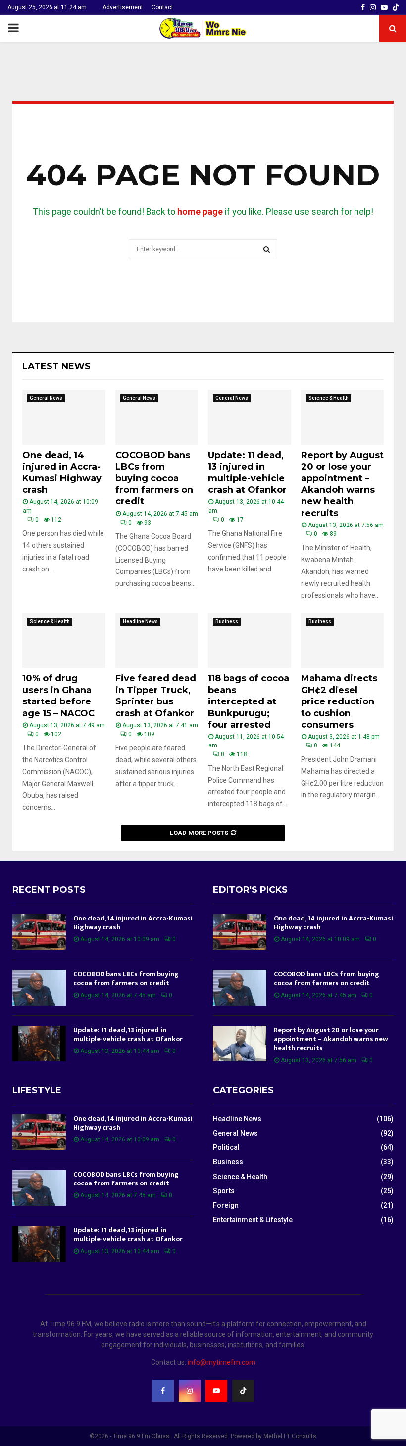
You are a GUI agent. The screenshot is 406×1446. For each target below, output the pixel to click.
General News (46, 398)
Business (226, 621)
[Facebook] (163, 1391)
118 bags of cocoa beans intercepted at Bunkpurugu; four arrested (248, 701)
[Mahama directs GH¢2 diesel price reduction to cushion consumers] (342, 640)
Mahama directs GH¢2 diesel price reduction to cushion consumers (339, 701)
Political (226, 1147)
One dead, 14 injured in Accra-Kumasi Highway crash (62, 472)
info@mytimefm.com (221, 1362)
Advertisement (122, 7)
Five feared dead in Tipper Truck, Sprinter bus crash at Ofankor (155, 695)
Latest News (56, 366)
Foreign (226, 1205)
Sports (224, 1191)
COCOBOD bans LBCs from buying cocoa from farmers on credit (154, 478)
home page (200, 211)
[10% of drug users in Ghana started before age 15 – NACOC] (63, 640)
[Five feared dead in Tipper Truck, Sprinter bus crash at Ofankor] (157, 640)
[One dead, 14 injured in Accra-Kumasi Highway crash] (63, 417)
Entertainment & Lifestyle (253, 1220)
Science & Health (328, 398)
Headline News (140, 621)
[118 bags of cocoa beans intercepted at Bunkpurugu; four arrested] (249, 640)
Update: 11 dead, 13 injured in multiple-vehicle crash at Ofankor (247, 472)
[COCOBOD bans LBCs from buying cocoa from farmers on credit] (157, 417)
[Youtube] (216, 1391)
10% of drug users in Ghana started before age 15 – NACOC (58, 695)
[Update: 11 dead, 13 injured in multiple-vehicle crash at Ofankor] (249, 417)
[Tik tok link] (396, 7)
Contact (162, 7)
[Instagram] (190, 1391)
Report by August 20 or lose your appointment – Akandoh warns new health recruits (342, 484)
